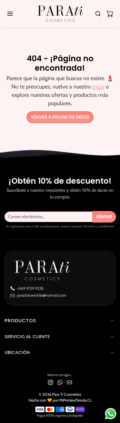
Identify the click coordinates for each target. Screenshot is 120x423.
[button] (15, 13)
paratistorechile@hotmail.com (41, 295)
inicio (98, 86)
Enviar (104, 216)
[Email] (69, 382)
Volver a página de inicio (60, 117)
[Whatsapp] (60, 382)
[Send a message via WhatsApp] (110, 413)
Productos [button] (20, 320)
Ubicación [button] (17, 352)
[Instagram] (50, 382)
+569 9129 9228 (30, 288)
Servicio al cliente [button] (27, 336)
